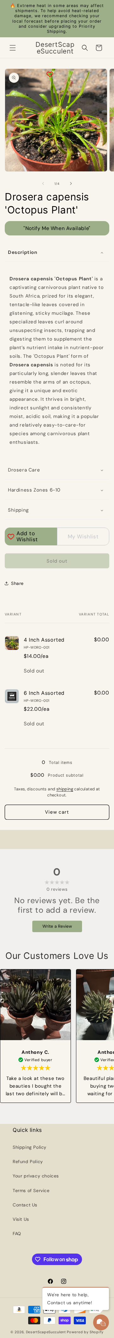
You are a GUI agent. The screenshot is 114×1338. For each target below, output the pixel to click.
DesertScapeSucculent (46, 1332)
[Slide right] (71, 183)
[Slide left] (43, 183)
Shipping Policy (30, 1147)
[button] (13, 48)
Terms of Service (31, 1190)
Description (22, 252)
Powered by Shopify (85, 1332)
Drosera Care (24, 470)
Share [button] (17, 583)
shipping (64, 789)
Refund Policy (28, 1161)
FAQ (17, 1233)
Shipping (18, 510)
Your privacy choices (36, 1176)
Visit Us (21, 1219)
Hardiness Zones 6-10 (34, 490)
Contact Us (25, 1205)
